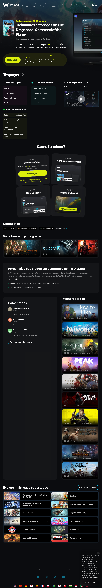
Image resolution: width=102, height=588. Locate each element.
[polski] (48, 586)
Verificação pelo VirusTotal (45, 47)
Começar (12, 59)
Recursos (65, 5)
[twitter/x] (46, 577)
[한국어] (31, 586)
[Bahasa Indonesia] (76, 586)
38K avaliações (20, 47)
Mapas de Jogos (43, 5)
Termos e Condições (35, 569)
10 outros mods (58, 60)
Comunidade (75, 5)
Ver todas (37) (60, 228)
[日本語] (59, 586)
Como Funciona (25, 5)
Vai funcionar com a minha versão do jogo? (26, 287)
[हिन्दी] (70, 586)
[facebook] (55, 577)
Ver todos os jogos (88, 487)
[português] (54, 586)
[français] (42, 586)
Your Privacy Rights (90, 583)
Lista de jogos (34, 5)
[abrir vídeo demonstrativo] (81, 99)
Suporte (70, 569)
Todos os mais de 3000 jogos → (31, 21)
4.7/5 (20, 44)
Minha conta (84, 5)
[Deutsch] (26, 586)
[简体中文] (20, 586)
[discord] (38, 577)
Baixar (95, 5)
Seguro (44, 44)
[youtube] (63, 577)
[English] (15, 586)
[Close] (98, 553)
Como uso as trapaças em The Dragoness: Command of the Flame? (35, 283)
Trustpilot (15, 279)
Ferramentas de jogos (54, 5)
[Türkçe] (65, 586)
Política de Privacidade (55, 569)
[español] (37, 586)
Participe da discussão (21, 342)
